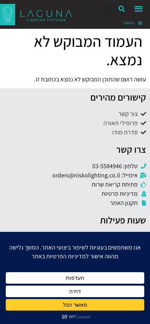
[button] (139, 8)
